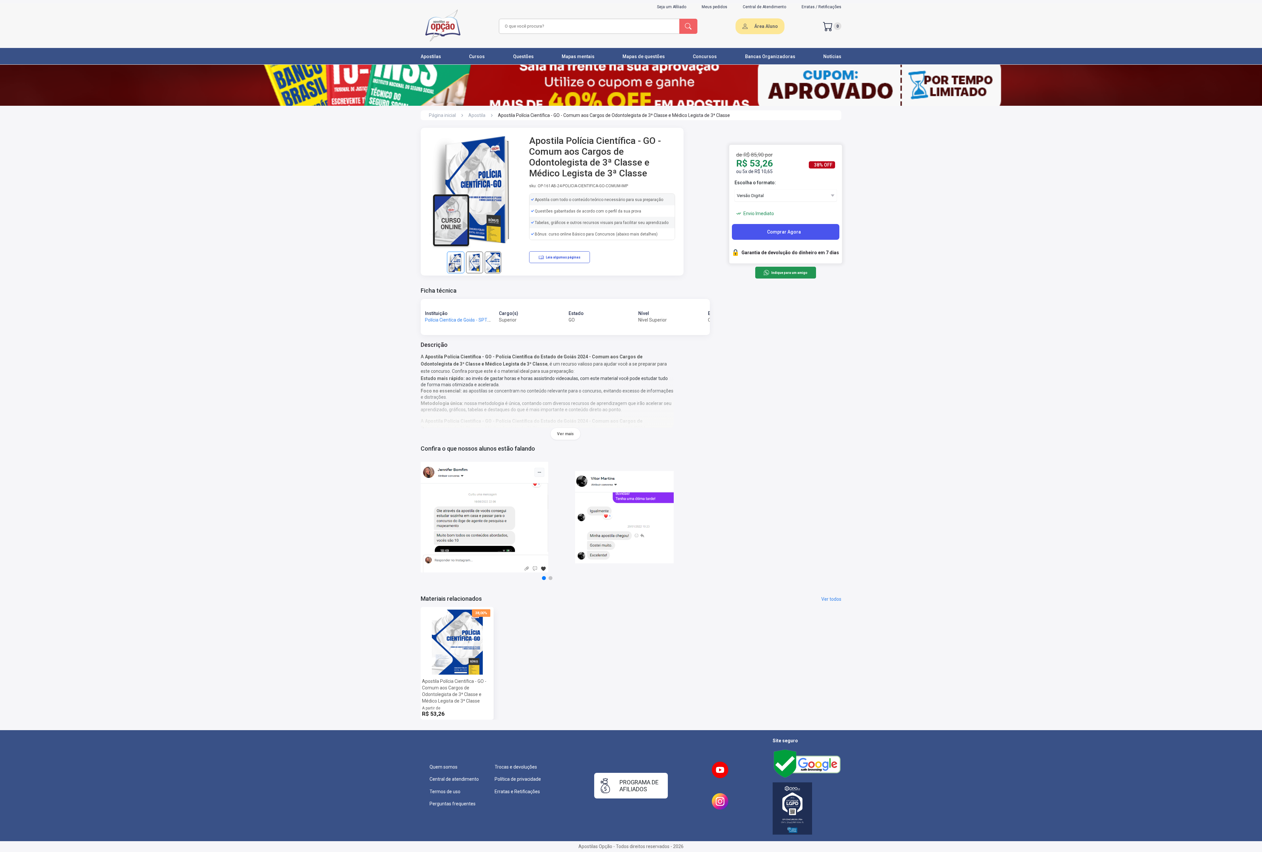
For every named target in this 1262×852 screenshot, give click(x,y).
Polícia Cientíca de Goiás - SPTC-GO (461, 320)
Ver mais (565, 434)
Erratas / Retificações (821, 7)
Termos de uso (445, 791)
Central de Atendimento (764, 7)
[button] (544, 578)
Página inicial (442, 115)
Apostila (476, 115)
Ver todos (831, 599)
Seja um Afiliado (671, 7)
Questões (523, 56)
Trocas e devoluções (516, 767)
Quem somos (443, 767)
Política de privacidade (518, 779)
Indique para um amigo (789, 273)
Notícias (832, 56)
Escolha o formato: (755, 182)
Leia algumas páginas (563, 257)
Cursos (477, 56)
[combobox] (588, 26)
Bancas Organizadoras (770, 56)
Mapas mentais (578, 56)
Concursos (705, 56)
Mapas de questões (643, 56)
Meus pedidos (714, 7)
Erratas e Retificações (517, 791)
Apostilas (431, 56)
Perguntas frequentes (453, 803)
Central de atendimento (454, 779)
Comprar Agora (784, 232)
